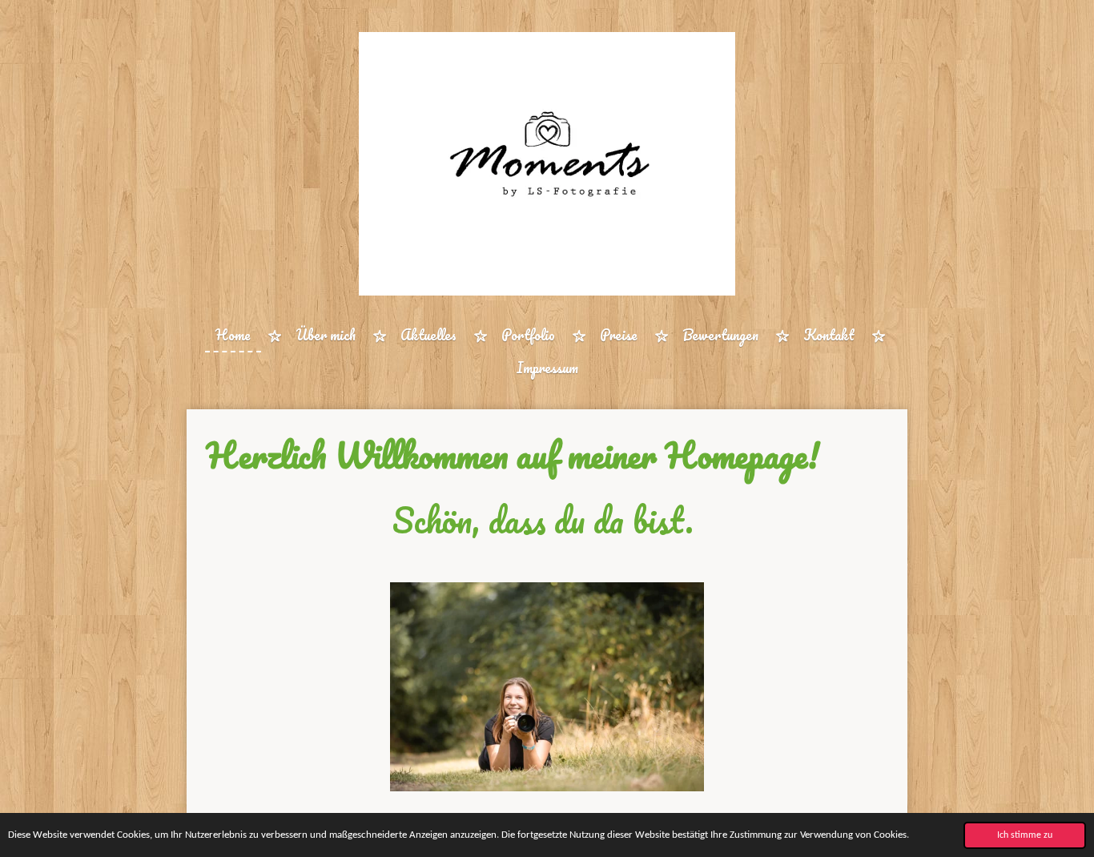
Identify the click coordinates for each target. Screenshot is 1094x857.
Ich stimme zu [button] (1024, 835)
